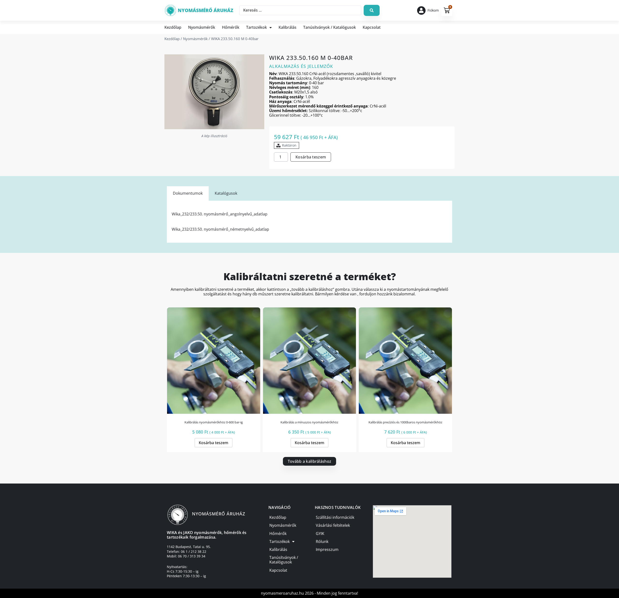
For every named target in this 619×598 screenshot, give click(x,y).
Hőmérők (230, 27)
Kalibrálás (287, 27)
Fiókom (433, 10)
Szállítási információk (335, 517)
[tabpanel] (309, 222)
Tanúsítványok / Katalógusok (329, 27)
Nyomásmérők (201, 27)
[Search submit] (372, 10)
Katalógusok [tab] (226, 193)
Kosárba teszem (310, 157)
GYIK (320, 533)
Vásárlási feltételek (333, 525)
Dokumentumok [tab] (188, 193)
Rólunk (322, 541)
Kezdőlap (172, 27)
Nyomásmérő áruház (205, 10)
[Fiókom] (421, 10)
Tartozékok (256, 27)
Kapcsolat (372, 27)
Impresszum (327, 549)
